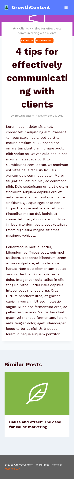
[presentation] (37, 393)
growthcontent (24, 115)
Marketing (44, 40)
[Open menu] (65, 7)
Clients (27, 40)
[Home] (14, 28)
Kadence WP (12, 468)
